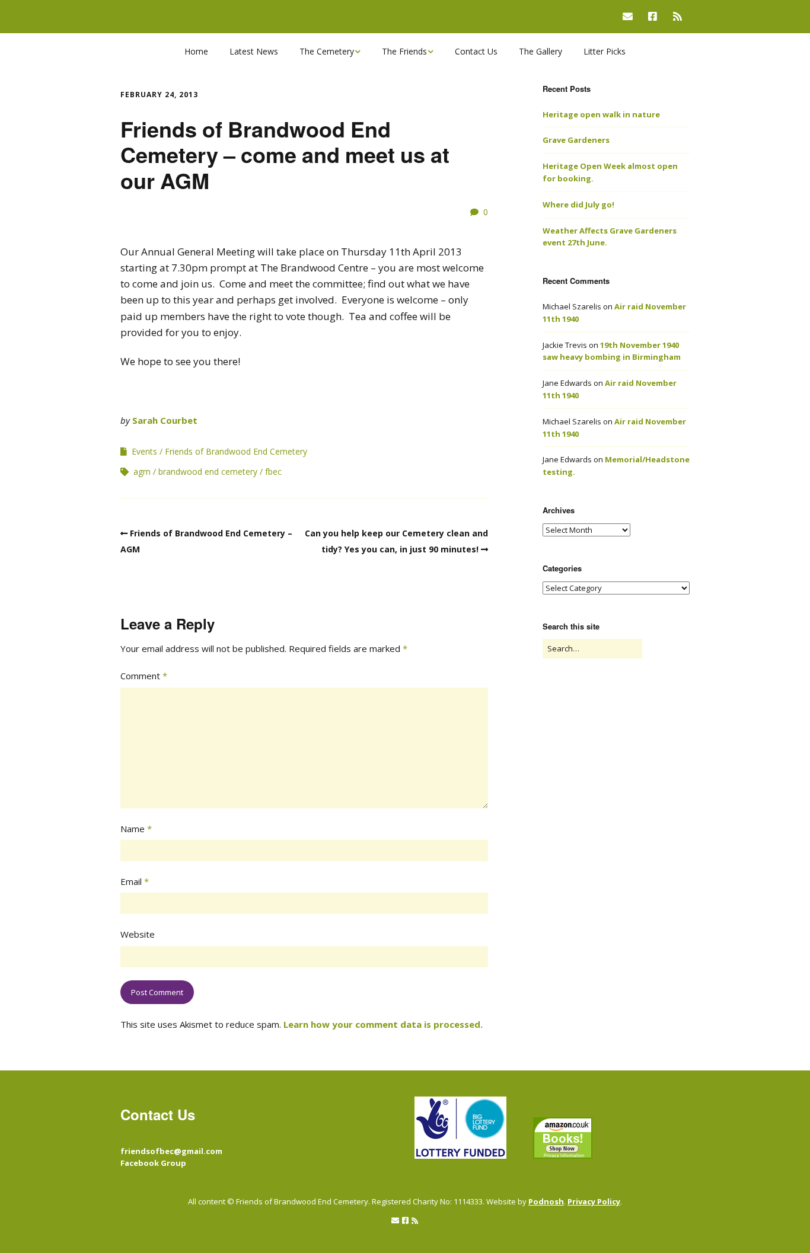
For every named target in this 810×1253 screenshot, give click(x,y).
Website (137, 934)
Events (144, 451)
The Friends (404, 51)
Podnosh (546, 1201)
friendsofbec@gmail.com (171, 1151)
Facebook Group (153, 1163)
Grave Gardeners (576, 140)
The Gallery (540, 51)
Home (196, 51)
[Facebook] (652, 16)
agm (142, 471)
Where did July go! (578, 204)
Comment (143, 676)
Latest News (253, 51)
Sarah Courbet (164, 420)
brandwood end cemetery (207, 471)
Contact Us (476, 51)
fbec (273, 471)
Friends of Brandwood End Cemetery (236, 451)
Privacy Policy (593, 1201)
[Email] (630, 16)
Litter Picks (604, 51)
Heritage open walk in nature (601, 114)
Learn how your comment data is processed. (383, 1024)
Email (134, 881)
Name (136, 829)
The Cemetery (326, 51)
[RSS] (677, 16)
